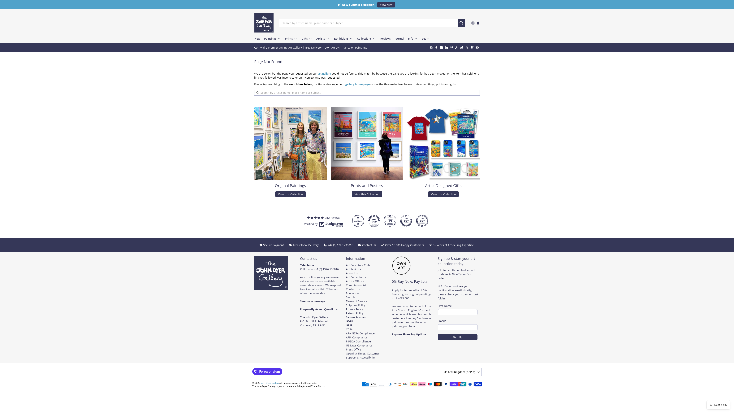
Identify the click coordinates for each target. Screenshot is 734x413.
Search (350, 297)
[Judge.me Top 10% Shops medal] (406, 221)
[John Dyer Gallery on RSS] (456, 47)
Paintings (270, 38)
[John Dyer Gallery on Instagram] (441, 47)
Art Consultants (356, 277)
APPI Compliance (356, 337)
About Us (352, 273)
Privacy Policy (354, 309)
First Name (445, 306)
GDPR (349, 321)
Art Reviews (353, 269)
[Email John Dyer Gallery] (431, 47)
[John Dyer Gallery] (264, 23)
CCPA (349, 329)
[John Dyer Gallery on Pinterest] (451, 47)
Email (442, 321)
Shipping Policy (355, 305)
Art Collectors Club (358, 265)
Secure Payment (356, 317)
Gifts (305, 38)
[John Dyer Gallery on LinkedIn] (446, 47)
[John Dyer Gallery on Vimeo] (472, 47)
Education (352, 293)
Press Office (353, 349)
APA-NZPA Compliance (360, 333)
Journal (399, 38)
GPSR (349, 325)
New (257, 38)
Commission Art (356, 285)
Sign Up (458, 337)
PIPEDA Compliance (358, 341)
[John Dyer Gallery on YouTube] (477, 47)
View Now (386, 5)
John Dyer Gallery (270, 382)
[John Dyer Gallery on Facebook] (436, 47)
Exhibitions (341, 38)
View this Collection (290, 194)
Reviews (385, 38)
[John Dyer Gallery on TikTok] (462, 47)
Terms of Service (356, 301)
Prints (289, 38)
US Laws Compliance (359, 345)
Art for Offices (355, 281)
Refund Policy (354, 313)
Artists (320, 38)
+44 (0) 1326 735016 (326, 269)
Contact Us (353, 289)
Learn (425, 38)
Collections (364, 38)
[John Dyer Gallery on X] (467, 47)
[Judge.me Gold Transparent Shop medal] (358, 221)
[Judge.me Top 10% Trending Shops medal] (422, 221)
